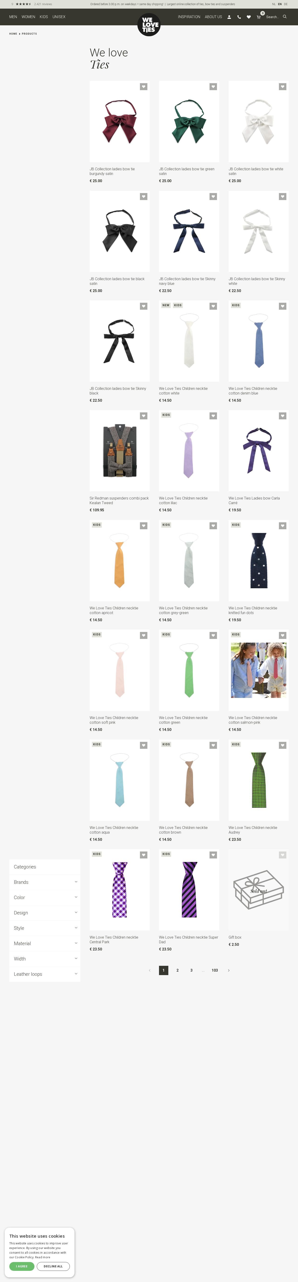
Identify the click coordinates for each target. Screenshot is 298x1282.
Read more (43, 1257)
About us (213, 17)
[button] (285, 17)
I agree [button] (21, 1266)
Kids (44, 17)
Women (28, 17)
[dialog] (39, 1252)
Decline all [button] (53, 1266)
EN (280, 4)
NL (274, 4)
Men (13, 17)
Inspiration (189, 17)
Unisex (59, 17)
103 (215, 970)
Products (29, 34)
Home (13, 34)
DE (286, 4)
